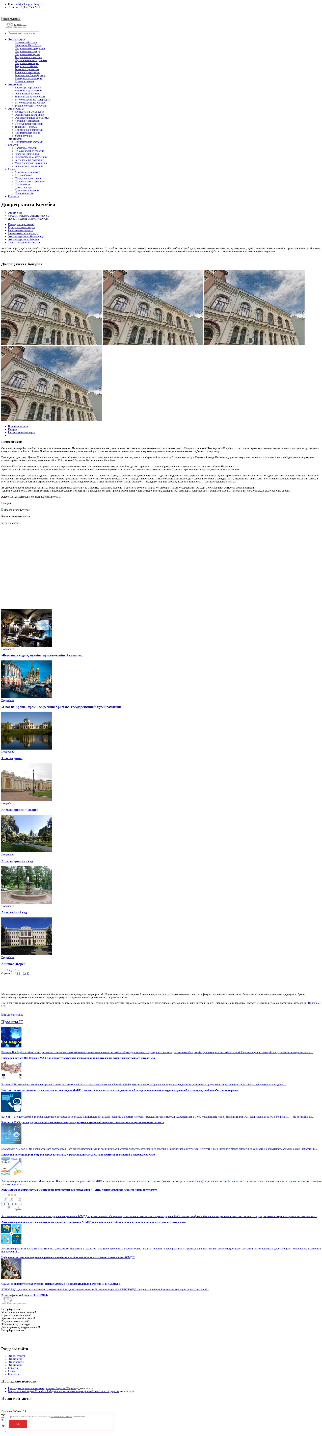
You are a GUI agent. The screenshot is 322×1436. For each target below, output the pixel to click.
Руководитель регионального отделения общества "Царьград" (44, 1388)
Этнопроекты (16, 108)
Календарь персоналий (28, 87)
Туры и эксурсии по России (31, 105)
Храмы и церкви (24, 81)
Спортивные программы (29, 129)
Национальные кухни (27, 54)
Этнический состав (26, 42)
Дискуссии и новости (27, 190)
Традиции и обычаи (26, 66)
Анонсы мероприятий (27, 172)
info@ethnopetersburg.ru (29, 4)
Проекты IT (12, 1022)
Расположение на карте (21, 432)
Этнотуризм (15, 84)
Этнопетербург (16, 39)
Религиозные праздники (29, 166)
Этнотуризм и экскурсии (29, 123)
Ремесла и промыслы (27, 69)
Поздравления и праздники (30, 181)
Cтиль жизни (22, 184)
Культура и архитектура (28, 78)
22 (28, 973)
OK (18, 1424)
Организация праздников (29, 114)
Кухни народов (23, 187)
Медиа (12, 169)
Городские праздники (27, 153)
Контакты (13, 196)
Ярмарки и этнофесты (27, 72)
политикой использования (61, 1416)
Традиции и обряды (26, 126)
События (13, 144)
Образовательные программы (32, 117)
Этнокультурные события (29, 150)
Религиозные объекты (27, 93)
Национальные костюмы (29, 141)
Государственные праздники (31, 157)
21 (24, 973)
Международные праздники (31, 163)
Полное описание (18, 426)
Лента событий (23, 175)
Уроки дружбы (23, 135)
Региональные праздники (29, 160)
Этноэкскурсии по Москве (30, 102)
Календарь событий (26, 147)
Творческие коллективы (28, 57)
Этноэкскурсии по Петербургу (32, 99)
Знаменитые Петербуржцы (30, 75)
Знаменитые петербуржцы (30, 96)
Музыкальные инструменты (31, 60)
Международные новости (29, 178)
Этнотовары (15, 138)
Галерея (12, 429)
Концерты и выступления (29, 111)
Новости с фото (24, 193)
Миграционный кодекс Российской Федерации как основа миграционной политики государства (63, 1391)
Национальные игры (27, 63)
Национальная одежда (27, 51)
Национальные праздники (30, 48)
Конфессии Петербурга (28, 45)
